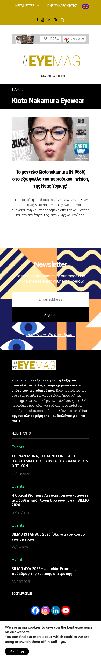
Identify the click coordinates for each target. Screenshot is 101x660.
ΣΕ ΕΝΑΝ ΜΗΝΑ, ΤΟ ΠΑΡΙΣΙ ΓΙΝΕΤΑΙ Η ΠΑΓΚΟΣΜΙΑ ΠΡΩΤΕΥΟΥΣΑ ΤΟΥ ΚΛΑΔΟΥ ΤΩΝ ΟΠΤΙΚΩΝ (50, 461)
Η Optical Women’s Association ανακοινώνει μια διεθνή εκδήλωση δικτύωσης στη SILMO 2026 (50, 500)
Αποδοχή (17, 651)
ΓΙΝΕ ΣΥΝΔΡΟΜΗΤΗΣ (62, 6)
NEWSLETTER (25, 6)
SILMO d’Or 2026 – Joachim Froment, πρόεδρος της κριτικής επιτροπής (44, 571)
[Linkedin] (55, 610)
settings (58, 641)
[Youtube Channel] (65, 610)
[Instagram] (45, 610)
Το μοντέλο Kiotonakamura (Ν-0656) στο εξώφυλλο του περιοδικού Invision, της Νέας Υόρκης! (50, 179)
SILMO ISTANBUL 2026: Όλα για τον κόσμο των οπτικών (48, 536)
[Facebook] (35, 610)
